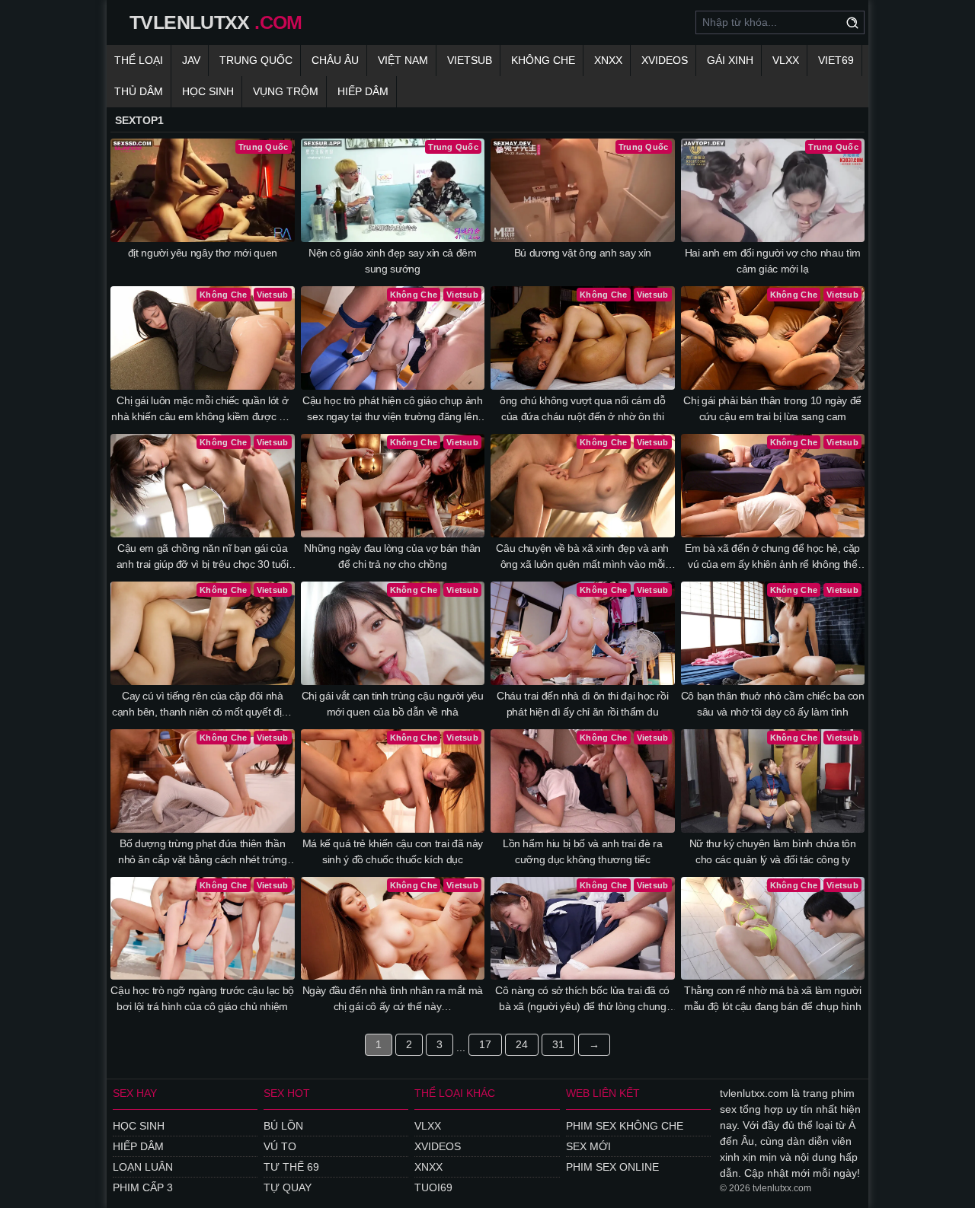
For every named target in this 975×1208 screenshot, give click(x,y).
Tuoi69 (433, 1187)
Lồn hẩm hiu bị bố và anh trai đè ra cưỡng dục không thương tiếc (583, 851)
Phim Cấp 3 (143, 1187)
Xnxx (608, 60)
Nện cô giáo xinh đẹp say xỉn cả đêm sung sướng (392, 261)
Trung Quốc (255, 60)
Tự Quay (288, 1187)
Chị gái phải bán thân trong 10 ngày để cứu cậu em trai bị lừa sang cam (772, 408)
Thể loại (138, 60)
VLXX (785, 60)
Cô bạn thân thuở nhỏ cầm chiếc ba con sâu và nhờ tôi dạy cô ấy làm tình (773, 704)
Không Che (543, 60)
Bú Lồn (283, 1126)
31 (558, 1044)
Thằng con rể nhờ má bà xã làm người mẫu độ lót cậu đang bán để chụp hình (773, 998)
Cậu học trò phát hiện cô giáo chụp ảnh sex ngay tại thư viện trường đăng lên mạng (392, 409)
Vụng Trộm (285, 91)
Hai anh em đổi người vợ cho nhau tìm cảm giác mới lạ (773, 261)
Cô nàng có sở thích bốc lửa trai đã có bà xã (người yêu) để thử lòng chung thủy (582, 999)
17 (485, 1044)
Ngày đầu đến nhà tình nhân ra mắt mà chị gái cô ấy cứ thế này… (392, 998)
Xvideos (664, 60)
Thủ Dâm (138, 91)
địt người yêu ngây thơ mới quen (202, 253)
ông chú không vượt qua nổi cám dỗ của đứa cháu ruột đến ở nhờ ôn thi (582, 408)
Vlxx (427, 1126)
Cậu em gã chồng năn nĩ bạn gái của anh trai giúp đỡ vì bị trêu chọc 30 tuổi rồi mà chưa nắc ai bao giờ (203, 557)
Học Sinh (208, 91)
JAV (191, 60)
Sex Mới (588, 1146)
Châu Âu (335, 60)
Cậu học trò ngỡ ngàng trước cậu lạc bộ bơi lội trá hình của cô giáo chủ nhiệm (202, 998)
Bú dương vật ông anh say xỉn (582, 253)
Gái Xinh (730, 60)
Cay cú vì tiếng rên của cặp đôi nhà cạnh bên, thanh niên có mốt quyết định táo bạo (202, 705)
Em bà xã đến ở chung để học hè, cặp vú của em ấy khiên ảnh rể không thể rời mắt (772, 557)
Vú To (280, 1146)
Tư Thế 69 (291, 1167)
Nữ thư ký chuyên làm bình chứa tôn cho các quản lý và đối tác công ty (772, 851)
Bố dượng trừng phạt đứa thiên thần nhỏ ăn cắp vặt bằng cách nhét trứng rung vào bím (202, 852)
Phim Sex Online (612, 1167)
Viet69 (836, 60)
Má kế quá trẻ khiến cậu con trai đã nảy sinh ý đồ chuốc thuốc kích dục (392, 851)
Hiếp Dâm (362, 91)
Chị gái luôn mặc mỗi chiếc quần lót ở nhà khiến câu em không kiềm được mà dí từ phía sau (202, 409)
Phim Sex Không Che (624, 1126)
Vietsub (469, 60)
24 (522, 1044)
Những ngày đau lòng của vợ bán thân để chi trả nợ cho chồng (392, 556)
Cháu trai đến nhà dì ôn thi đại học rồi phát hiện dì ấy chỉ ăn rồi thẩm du (582, 704)
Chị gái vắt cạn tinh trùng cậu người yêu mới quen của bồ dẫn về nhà (393, 704)
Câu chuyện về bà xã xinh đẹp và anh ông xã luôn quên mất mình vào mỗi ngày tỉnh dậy (582, 557)
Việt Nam (403, 60)
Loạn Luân (143, 1167)
